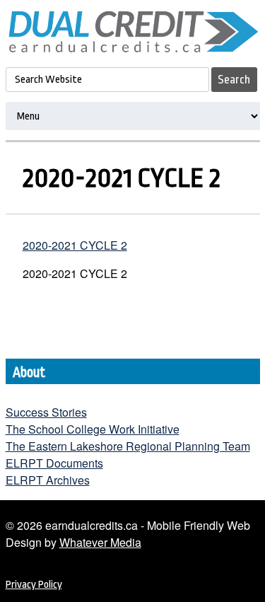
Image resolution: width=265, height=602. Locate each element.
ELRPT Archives (48, 480)
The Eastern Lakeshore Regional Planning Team (128, 446)
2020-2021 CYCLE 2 (75, 245)
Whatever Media (100, 542)
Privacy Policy (34, 585)
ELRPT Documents (54, 463)
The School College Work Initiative (92, 429)
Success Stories (46, 412)
